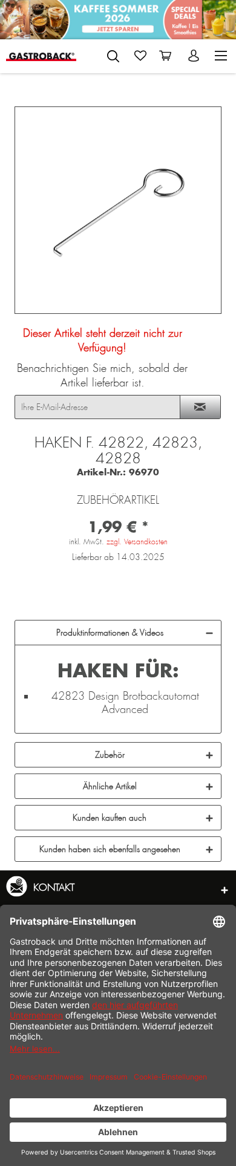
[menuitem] (113, 53)
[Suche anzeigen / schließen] (113, 56)
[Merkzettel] (140, 56)
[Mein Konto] (195, 56)
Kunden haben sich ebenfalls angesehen (109, 849)
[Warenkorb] (168, 56)
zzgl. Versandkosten (137, 542)
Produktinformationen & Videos (109, 632)
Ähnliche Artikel (110, 786)
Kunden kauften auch (109, 817)
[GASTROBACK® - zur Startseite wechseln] (41, 56)
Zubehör (110, 754)
